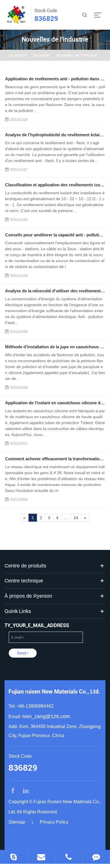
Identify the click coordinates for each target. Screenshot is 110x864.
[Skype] (13, 857)
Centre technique (24, 581)
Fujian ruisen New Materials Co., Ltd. (54, 691)
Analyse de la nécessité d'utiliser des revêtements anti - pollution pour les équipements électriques (55, 290)
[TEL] (68, 857)
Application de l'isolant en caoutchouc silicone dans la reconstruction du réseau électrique (55, 402)
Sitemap (16, 822)
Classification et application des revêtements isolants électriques (55, 184)
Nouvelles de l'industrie (77, 55)
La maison (17, 55)
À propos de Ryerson (28, 596)
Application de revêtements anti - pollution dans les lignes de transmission (55, 78)
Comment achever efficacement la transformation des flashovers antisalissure (55, 458)
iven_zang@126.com (46, 716)
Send (22, 653)
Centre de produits (25, 566)
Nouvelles (41, 55)
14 (76, 517)
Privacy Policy (54, 822)
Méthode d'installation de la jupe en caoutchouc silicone (55, 346)
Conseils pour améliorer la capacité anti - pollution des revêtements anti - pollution (55, 234)
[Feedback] (96, 857)
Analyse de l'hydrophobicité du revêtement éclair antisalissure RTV (55, 134)
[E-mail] (41, 857)
